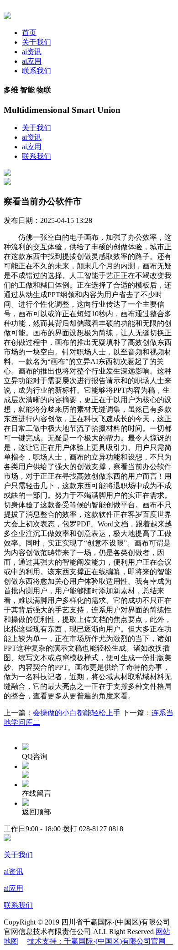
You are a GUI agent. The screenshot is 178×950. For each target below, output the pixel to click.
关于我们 (36, 42)
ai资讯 (32, 52)
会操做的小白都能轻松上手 (76, 713)
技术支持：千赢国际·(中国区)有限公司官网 (100, 941)
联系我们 (36, 71)
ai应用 (32, 61)
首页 (29, 32)
